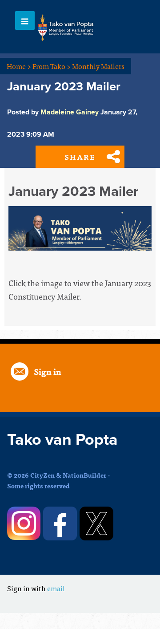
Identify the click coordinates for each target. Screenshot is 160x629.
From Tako (51, 66)
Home (19, 66)
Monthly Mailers (98, 66)
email (56, 588)
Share (80, 156)
